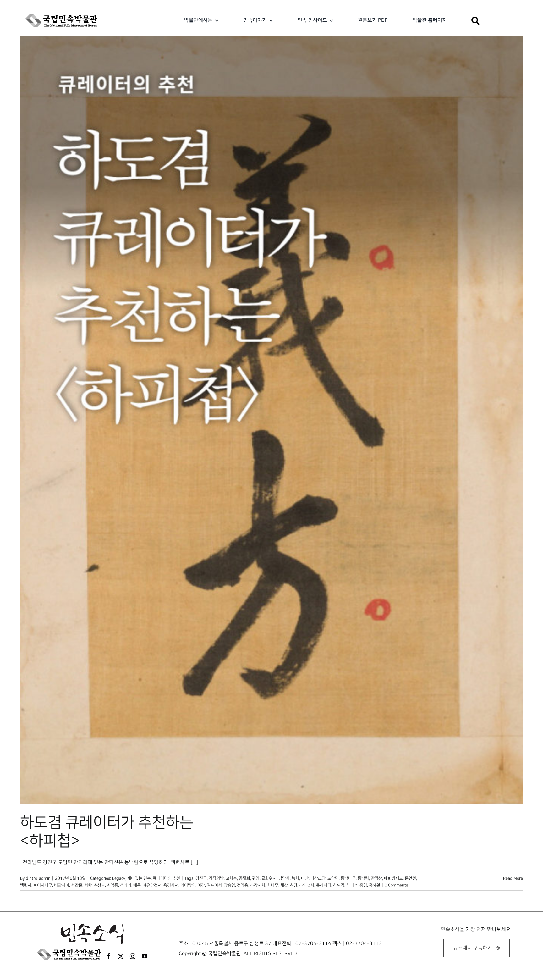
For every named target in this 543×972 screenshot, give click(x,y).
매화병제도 (393, 878)
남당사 (284, 878)
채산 (284, 885)
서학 (88, 885)
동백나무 (348, 878)
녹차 (295, 878)
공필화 (244, 878)
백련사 (25, 885)
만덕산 (376, 878)
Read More (513, 878)
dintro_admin (38, 878)
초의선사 (306, 885)
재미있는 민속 (139, 878)
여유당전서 (152, 885)
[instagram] (132, 956)
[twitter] (120, 956)
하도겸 (338, 885)
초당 (293, 885)
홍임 (363, 885)
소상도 (99, 885)
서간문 (76, 885)
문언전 (410, 878)
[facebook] (109, 956)
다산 (305, 878)
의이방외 (187, 885)
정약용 (242, 885)
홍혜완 (374, 885)
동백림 (363, 878)
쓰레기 (125, 885)
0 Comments (396, 885)
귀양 (256, 878)
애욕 (137, 885)
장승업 (229, 885)
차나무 (272, 885)
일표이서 (214, 885)
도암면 (333, 878)
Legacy (118, 878)
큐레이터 (323, 885)
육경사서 (170, 885)
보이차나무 (42, 885)
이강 (201, 885)
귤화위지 (269, 878)
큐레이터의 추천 (166, 878)
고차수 (231, 878)
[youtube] (144, 956)
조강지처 (257, 885)
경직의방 (216, 878)
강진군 (201, 878)
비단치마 (61, 885)
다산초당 (318, 878)
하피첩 (352, 885)
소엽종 (112, 885)
